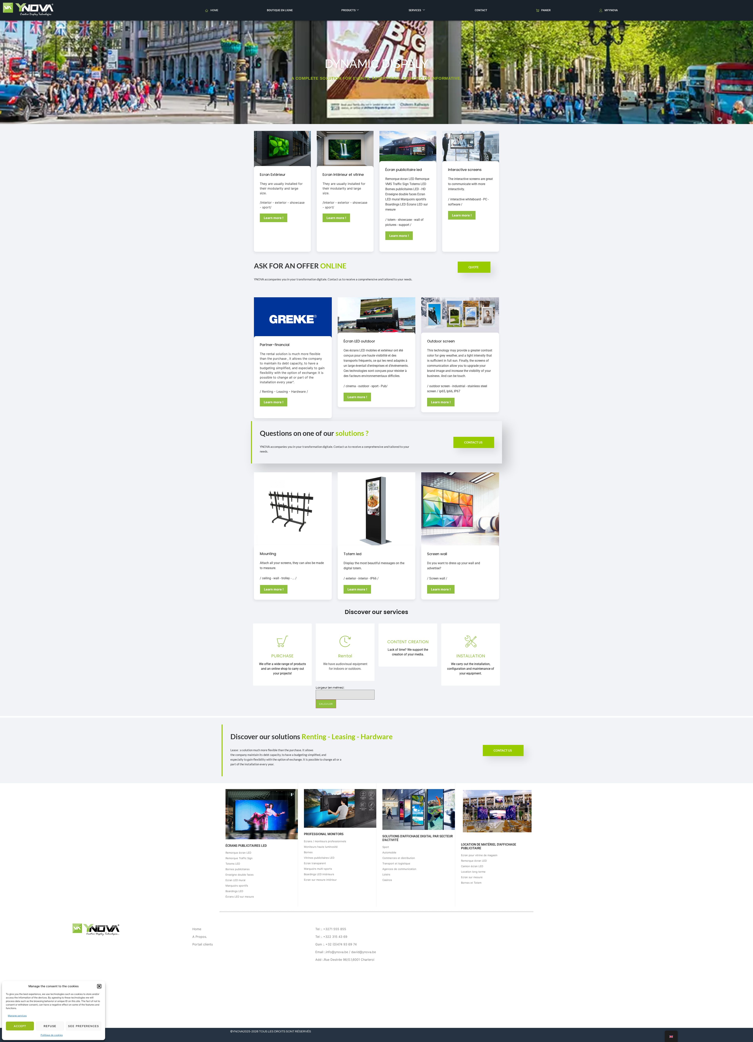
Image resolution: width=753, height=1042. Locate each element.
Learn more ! (273, 218)
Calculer (326, 704)
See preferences (83, 1026)
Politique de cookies (52, 1035)
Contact (481, 10)
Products (348, 10)
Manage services (17, 1015)
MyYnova (611, 10)
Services (415, 10)
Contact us (473, 442)
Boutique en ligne (280, 10)
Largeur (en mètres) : (330, 687)
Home (214, 10)
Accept (20, 1026)
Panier (546, 10)
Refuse (50, 1026)
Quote (473, 267)
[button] (99, 986)
